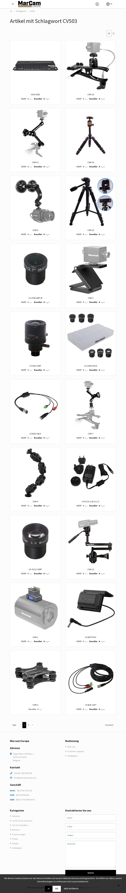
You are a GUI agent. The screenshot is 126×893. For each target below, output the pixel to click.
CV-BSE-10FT (90, 704)
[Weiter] (32, 725)
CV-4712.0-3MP (35, 569)
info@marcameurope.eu (25, 777)
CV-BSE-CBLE (35, 433)
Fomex (14, 838)
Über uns (71, 746)
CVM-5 (90, 298)
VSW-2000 (35, 94)
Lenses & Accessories (21, 820)
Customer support (75, 751)
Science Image (18, 834)
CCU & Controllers (19, 825)
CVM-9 (35, 230)
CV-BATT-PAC (90, 637)
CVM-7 (90, 433)
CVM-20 (90, 94)
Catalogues (72, 755)
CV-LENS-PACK (90, 365)
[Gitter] (109, 33)
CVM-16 (90, 162)
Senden (90, 873)
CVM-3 (35, 704)
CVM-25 (90, 230)
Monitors (15, 829)
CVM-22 (90, 569)
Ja (48, 888)
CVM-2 (35, 637)
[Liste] (113, 33)
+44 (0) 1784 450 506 (23, 773)
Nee (56, 888)
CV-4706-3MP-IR (35, 298)
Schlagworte (21, 11)
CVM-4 (35, 501)
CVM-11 (35, 162)
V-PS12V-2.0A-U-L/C (90, 501)
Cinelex (14, 843)
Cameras (15, 816)
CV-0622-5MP (35, 365)
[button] (109, 4)
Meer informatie (71, 888)
